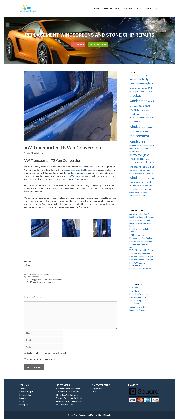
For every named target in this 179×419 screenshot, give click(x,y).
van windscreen (146, 173)
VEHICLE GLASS (110, 8)
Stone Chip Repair (98, 44)
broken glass (145, 83)
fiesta (131, 106)
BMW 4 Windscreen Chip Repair (141, 260)
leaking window (145, 117)
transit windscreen (137, 170)
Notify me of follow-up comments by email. (46, 353)
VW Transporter (76, 176)
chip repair (133, 91)
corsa (150, 92)
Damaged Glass (25, 395)
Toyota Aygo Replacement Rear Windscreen (44, 280)
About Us (107, 415)
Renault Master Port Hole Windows (69, 401)
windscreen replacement (138, 193)
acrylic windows (135, 76)
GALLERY (128, 8)
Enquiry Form (24, 405)
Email (94, 392)
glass (140, 106)
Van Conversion (43, 274)
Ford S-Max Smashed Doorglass (141, 217)
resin (143, 151)
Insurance (23, 398)
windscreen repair (141, 189)
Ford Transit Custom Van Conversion (42, 282)
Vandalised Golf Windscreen (140, 253)
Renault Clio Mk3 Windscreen (140, 269)
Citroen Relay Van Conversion (140, 220)
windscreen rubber (137, 195)
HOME (96, 8)
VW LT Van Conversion (137, 235)
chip (150, 87)
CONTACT (150, 8)
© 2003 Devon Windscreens (79, 415)
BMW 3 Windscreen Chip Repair (141, 257)
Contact (22, 401)
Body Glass (31, 274)
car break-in (133, 88)
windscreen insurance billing (143, 186)
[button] (39, 228)
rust (148, 151)
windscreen (138, 178)
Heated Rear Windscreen (138, 294)
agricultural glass (135, 79)
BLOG (139, 8)
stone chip (142, 162)
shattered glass (139, 155)
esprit (151, 101)
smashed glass (136, 159)
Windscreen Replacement (139, 310)
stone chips (147, 166)
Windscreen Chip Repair (138, 307)
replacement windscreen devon (141, 145)
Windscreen (78, 44)
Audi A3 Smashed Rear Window (141, 214)
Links (100, 415)
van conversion (33, 277)
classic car (143, 91)
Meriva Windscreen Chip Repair (141, 241)
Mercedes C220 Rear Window (140, 238)
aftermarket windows (147, 76)
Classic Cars (134, 291)
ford (135, 106)
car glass (142, 88)
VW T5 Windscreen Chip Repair (141, 250)
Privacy (94, 415)
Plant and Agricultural (137, 297)
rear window (142, 131)
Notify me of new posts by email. (41, 359)
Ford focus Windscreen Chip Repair (69, 398)
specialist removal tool (74, 170)
